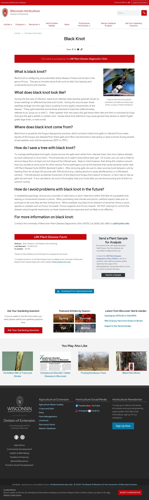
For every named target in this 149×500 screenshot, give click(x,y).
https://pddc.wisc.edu (61, 262)
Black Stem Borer (131, 373)
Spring (63, 318)
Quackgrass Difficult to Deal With (120, 315)
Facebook (83, 405)
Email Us (95, 410)
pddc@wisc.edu (121, 223)
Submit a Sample (113, 275)
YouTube (96, 405)
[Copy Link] (81, 50)
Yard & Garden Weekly (52, 24)
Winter (85, 328)
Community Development (19, 449)
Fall (63, 328)
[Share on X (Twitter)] (75, 50)
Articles (7, 24)
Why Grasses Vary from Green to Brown (123, 320)
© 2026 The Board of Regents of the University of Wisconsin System (105, 484)
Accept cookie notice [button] (130, 492)
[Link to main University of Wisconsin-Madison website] (19, 411)
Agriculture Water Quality (51, 404)
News (66, 24)
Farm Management (48, 416)
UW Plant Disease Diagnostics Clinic (88, 58)
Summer (85, 318)
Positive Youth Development (19, 465)
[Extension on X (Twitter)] (22, 438)
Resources (33, 24)
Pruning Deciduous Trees (93, 373)
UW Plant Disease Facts (50, 237)
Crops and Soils (46, 408)
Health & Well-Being (19, 453)
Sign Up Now (123, 426)
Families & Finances (19, 457)
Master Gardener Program (108, 24)
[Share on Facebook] (72, 50)
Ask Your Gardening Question (133, 24)
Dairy (41, 412)
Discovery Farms (47, 424)
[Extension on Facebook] (16, 438)
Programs (19, 24)
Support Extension (139, 2)
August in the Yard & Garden (117, 326)
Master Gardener (47, 428)
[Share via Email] (78, 50)
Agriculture (19, 445)
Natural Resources (19, 461)
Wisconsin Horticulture (25, 11)
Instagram (83, 410)
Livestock (44, 420)
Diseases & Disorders (33, 33)
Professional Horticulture (83, 24)
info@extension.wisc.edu (61, 484)
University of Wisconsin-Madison (13, 2)
